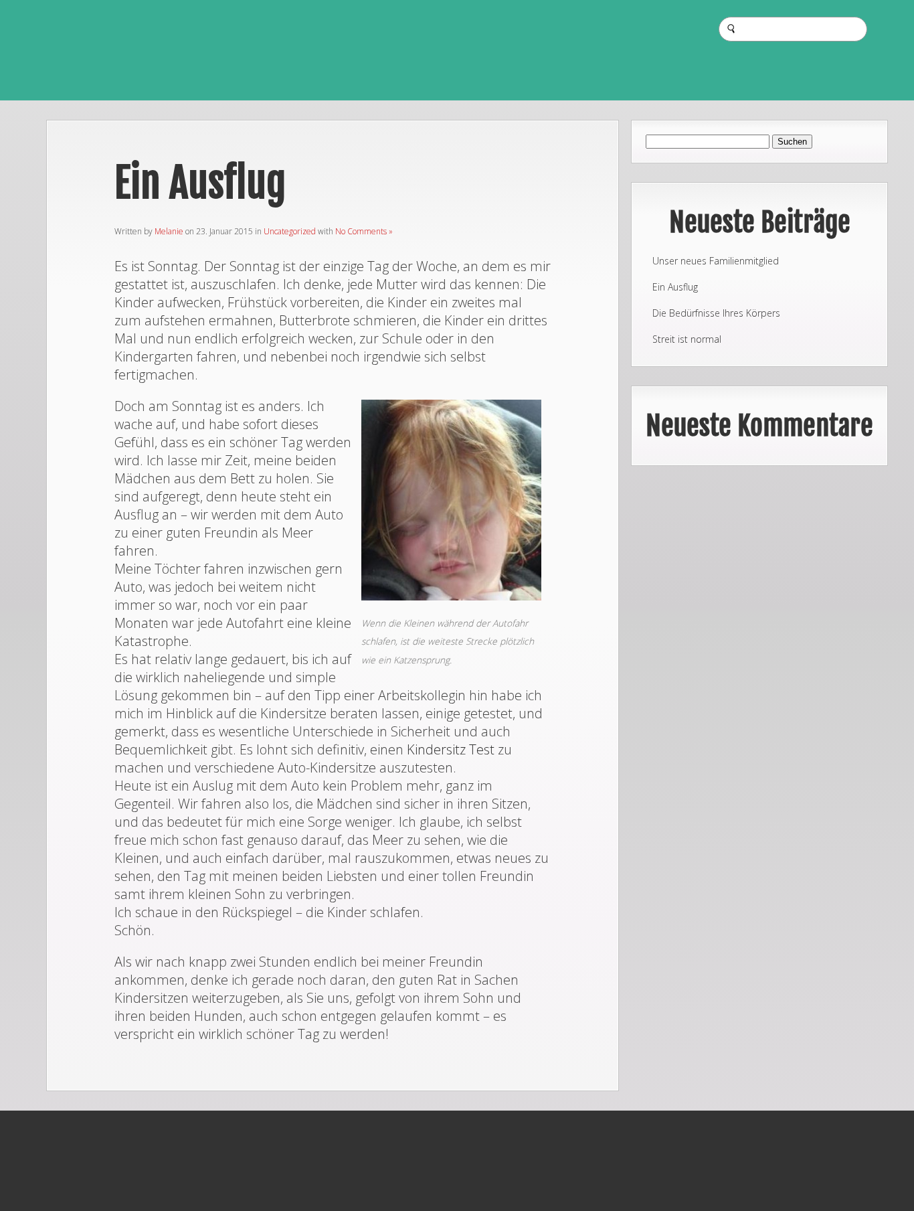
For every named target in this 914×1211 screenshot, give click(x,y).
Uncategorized (290, 231)
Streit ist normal (686, 339)
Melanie (169, 231)
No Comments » (364, 231)
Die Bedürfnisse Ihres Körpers (716, 313)
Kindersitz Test (450, 749)
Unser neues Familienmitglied (715, 260)
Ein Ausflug (675, 286)
